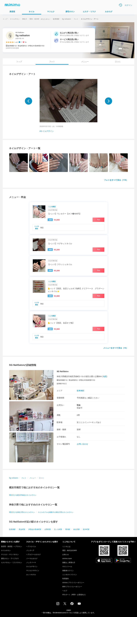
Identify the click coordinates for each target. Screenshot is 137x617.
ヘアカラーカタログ (33, 554)
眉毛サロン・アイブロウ (10, 558)
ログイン (128, 5)
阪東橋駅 (56, 19)
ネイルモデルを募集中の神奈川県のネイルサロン (55, 512)
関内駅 (67, 529)
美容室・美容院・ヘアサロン (11, 546)
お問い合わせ (82, 444)
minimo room (67, 558)
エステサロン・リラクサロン (11, 562)
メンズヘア (30, 550)
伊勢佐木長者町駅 (34, 529)
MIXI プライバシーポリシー (72, 586)
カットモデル (31, 574)
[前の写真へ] (28, 101)
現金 (79, 405)
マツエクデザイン (32, 570)
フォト (76, 19)
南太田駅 (76, 529)
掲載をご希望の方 (68, 562)
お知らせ (65, 554)
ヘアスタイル (31, 546)
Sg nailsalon (66, 19)
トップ (5, 19)
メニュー (85, 61)
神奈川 (24, 19)
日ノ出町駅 (58, 529)
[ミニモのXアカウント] (65, 604)
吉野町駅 (47, 529)
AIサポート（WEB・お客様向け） (74, 594)
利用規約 (65, 578)
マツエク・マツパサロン (10, 554)
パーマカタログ (31, 558)
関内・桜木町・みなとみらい (40, 19)
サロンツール (67, 566)
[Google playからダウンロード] (123, 560)
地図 (105, 376)
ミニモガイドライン (69, 574)
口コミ (118, 61)
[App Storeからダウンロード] (104, 560)
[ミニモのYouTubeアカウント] (79, 604)
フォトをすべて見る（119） (116, 180)
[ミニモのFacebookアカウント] (72, 604)
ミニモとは (66, 546)
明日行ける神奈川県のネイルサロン (22, 512)
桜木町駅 (86, 529)
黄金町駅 (22, 529)
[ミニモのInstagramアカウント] (57, 604)
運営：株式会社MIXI (69, 550)
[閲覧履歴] (120, 5)
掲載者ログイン (68, 570)
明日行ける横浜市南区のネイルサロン (22, 495)
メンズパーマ (31, 562)
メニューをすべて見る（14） (115, 347)
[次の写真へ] (108, 101)
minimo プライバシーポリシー (73, 582)
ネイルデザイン (47, 131)
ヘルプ (64, 590)
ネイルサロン (15, 19)
